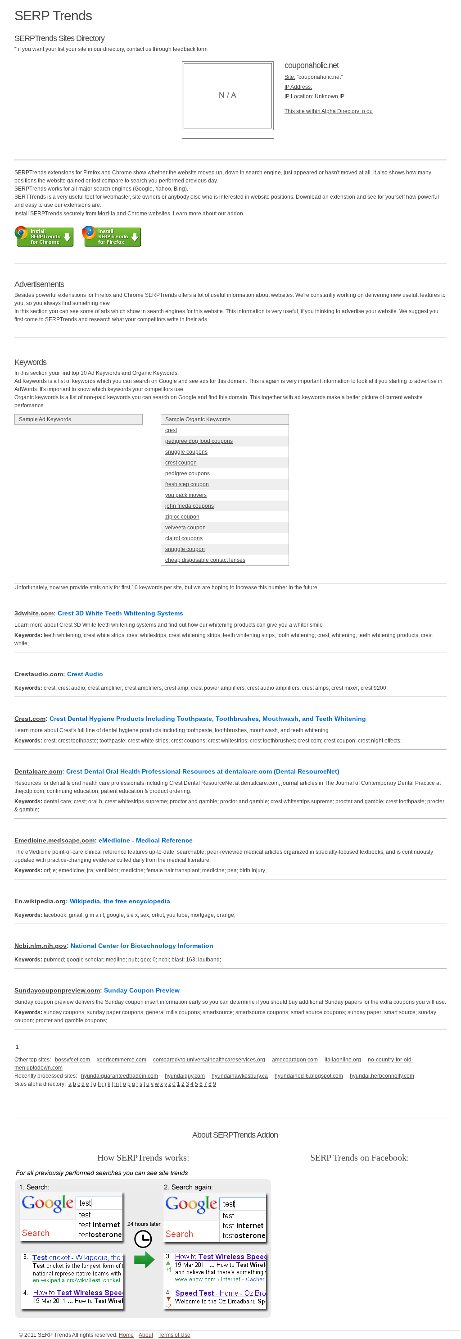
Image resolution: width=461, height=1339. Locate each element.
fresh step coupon (187, 484)
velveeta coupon (185, 527)
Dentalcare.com (38, 771)
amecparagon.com (295, 1060)
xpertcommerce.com (121, 1060)
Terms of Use (174, 1335)
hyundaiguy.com (185, 1076)
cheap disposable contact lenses (205, 560)
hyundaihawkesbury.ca (240, 1076)
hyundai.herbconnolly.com (382, 1076)
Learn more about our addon (208, 213)
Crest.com (29, 718)
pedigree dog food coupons (199, 441)
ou (369, 111)
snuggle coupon (185, 549)
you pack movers (186, 495)
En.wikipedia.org (40, 901)
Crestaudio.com (38, 674)
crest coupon (181, 463)
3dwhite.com (34, 613)
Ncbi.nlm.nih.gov (40, 945)
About (146, 1335)
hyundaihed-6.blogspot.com (309, 1076)
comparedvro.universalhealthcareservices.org (209, 1060)
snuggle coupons (186, 452)
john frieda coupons (189, 506)
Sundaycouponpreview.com (57, 990)
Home (126, 1335)
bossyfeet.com (72, 1060)
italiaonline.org (343, 1060)
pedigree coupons (187, 473)
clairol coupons (184, 538)
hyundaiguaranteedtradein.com (119, 1076)
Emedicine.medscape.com (54, 840)
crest (171, 430)
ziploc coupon (182, 517)
